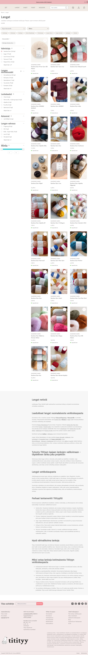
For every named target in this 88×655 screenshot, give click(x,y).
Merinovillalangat (36, 441)
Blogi (69, 619)
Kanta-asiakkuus (49, 623)
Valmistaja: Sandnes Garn (7, 43)
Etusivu (2, 12)
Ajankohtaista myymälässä (29, 629)
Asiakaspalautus (49, 617)
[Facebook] (76, 604)
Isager (69, 419)
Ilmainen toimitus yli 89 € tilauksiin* (35, 2)
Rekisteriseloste (49, 621)
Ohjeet (25, 7)
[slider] (2, 149)
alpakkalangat (50, 441)
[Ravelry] (79, 604)
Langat (7, 12)
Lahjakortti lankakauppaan (74, 617)
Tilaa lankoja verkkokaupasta (74, 614)
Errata (69, 623)
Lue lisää (3, 23)
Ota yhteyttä (4, 616)
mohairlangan (63, 428)
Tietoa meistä (4, 614)
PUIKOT (33, 7)
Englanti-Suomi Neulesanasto (75, 621)
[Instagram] (72, 604)
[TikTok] (82, 604)
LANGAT (17, 7)
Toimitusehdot (49, 614)
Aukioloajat (26, 625)
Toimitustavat (49, 616)
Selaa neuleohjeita (72, 616)
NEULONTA (42, 7)
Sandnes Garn (57, 419)
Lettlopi (44, 434)
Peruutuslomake (49, 619)
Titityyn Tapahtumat (28, 627)
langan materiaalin (56, 439)
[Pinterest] (86, 604)
